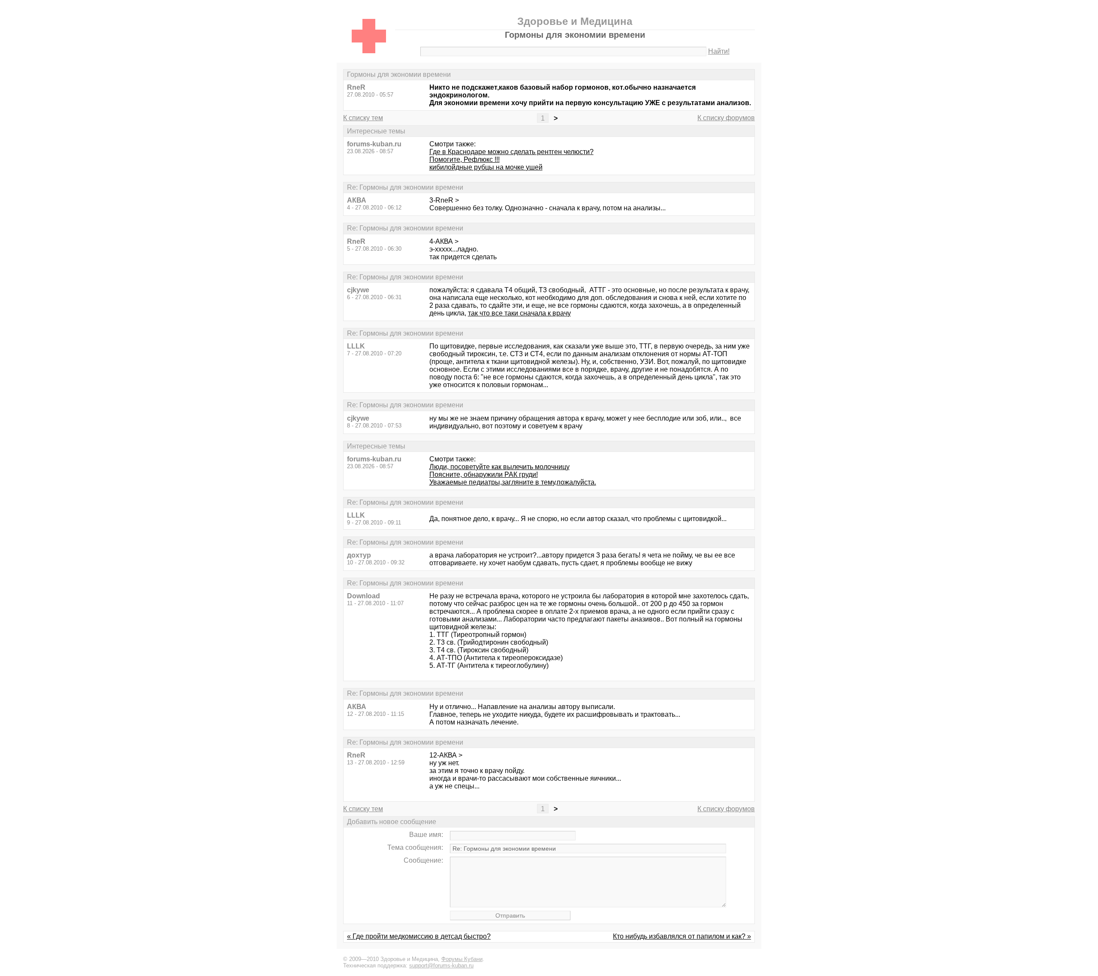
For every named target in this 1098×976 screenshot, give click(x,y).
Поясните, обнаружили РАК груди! (483, 474)
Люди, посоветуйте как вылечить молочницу (499, 466)
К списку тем (363, 117)
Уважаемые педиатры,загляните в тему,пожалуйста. (512, 482)
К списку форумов (726, 117)
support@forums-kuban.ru (441, 965)
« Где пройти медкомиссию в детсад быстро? (419, 936)
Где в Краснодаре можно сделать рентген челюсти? (511, 151)
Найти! (719, 51)
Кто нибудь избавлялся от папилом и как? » (682, 936)
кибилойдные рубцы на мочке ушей (486, 167)
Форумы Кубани (462, 959)
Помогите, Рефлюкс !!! (464, 159)
